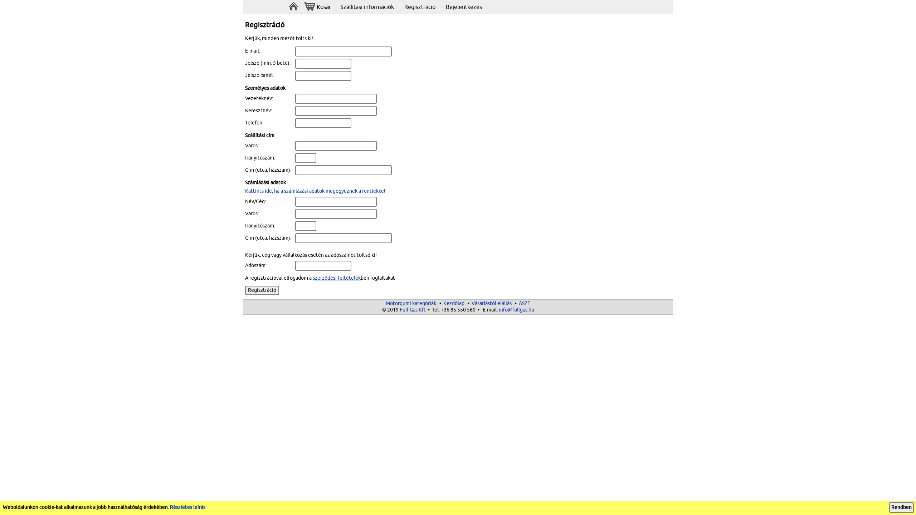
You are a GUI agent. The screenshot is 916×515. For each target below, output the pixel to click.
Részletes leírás (187, 507)
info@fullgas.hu (516, 310)
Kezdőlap (453, 303)
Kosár (324, 7)
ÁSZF (524, 303)
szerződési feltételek (337, 278)
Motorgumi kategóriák (411, 303)
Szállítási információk (367, 7)
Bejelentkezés (464, 7)
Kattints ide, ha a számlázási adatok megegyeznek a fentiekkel (315, 191)
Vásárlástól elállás (492, 303)
